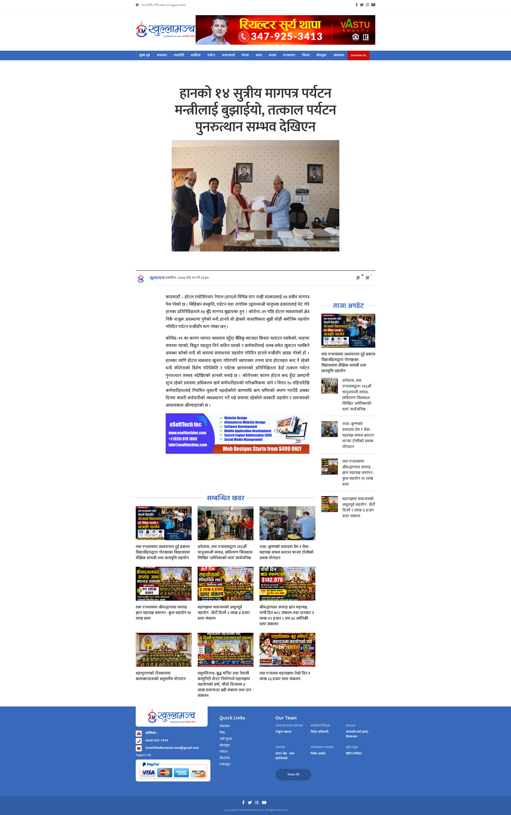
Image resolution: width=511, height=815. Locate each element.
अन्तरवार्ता (228, 55)
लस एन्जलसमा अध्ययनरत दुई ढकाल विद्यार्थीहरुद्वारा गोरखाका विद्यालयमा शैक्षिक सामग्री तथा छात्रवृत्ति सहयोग (163, 552)
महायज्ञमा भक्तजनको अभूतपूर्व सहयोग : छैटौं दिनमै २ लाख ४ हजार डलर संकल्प (224, 613)
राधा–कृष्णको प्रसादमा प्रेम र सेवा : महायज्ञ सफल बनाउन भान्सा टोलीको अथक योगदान (286, 552)
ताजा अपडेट (348, 306)
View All (293, 774)
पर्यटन (211, 55)
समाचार (162, 55)
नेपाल (245, 55)
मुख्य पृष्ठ (144, 55)
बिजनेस (225, 758)
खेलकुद (321, 55)
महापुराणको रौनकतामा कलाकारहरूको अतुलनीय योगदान (161, 676)
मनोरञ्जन (225, 765)
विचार (306, 55)
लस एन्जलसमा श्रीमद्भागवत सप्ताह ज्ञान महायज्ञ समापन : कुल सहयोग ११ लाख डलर (163, 613)
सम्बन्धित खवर (226, 498)
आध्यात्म (338, 55)
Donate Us (358, 55)
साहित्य (196, 55)
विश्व (222, 733)
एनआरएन (289, 55)
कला (259, 55)
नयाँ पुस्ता (226, 739)
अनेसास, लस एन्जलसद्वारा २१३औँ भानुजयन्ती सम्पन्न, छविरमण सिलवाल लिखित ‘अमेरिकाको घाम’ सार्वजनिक (225, 552)
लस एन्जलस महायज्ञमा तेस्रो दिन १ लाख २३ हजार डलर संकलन (284, 676)
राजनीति (179, 55)
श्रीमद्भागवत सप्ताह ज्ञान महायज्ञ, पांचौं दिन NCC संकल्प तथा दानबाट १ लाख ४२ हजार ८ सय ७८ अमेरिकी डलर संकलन (286, 615)
